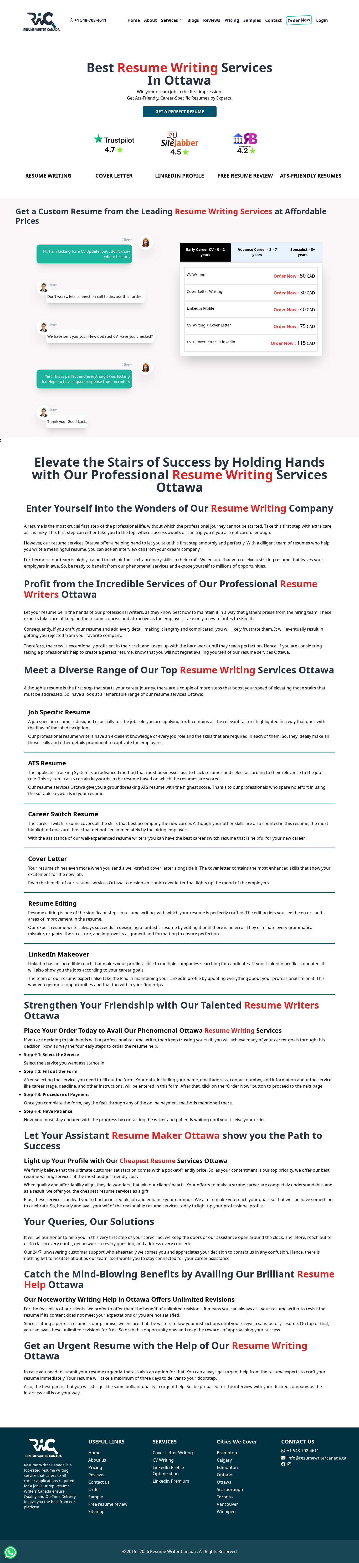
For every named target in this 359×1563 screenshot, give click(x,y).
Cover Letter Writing (173, 1453)
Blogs (193, 20)
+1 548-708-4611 (90, 20)
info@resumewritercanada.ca (317, 1458)
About (150, 20)
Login (322, 20)
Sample (95, 1497)
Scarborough (230, 1489)
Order (94, 1489)
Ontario (224, 1475)
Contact (273, 20)
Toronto (225, 1497)
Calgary (224, 1460)
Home (133, 20)
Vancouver (227, 1504)
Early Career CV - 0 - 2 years (205, 252)
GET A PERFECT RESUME (179, 112)
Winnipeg (226, 1511)
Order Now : (287, 276)
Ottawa (224, 1482)
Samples (252, 20)
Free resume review (107, 1504)
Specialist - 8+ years (302, 252)
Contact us (99, 1482)
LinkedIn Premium (171, 1481)
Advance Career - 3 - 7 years (257, 252)
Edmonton (227, 1467)
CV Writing (163, 1460)
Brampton (227, 1453)
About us (97, 1460)
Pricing (231, 20)
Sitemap (96, 1511)
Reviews (211, 20)
